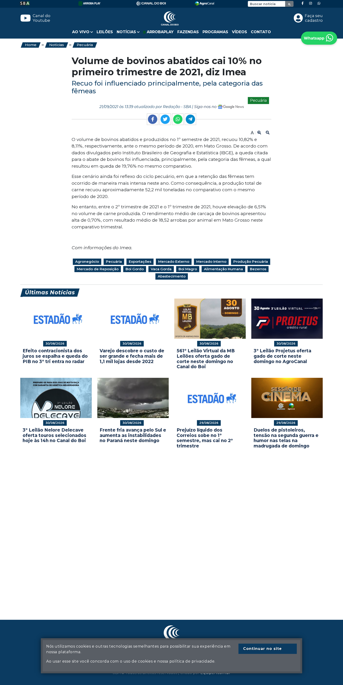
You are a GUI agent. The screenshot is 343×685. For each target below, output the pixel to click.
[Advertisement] (160, 527)
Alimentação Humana (223, 269)
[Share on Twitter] (165, 119)
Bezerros (258, 269)
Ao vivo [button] (80, 32)
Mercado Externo (173, 261)
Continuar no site (262, 648)
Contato (261, 32)
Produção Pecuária (250, 261)
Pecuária (85, 45)
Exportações (140, 261)
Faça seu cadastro (314, 18)
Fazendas (188, 32)
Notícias (56, 45)
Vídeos (239, 32)
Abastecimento (172, 276)
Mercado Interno (211, 261)
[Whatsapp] (319, 3)
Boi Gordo (135, 269)
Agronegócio (87, 261)
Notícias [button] (126, 32)
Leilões (105, 32)
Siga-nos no (205, 107)
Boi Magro (187, 269)
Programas (215, 32)
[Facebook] (302, 3)
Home (30, 45)
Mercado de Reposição (98, 269)
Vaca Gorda (161, 269)
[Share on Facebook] (152, 119)
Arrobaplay (160, 32)
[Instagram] (310, 3)
